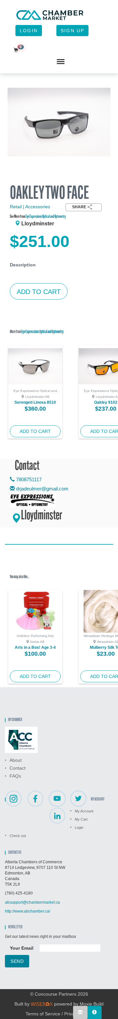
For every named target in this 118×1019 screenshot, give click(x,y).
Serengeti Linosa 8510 (35, 402)
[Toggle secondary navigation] (60, 62)
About (16, 760)
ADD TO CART (39, 291)
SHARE (79, 207)
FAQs (15, 776)
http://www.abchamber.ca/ (27, 911)
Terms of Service (43, 1013)
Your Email (21, 948)
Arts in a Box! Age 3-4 (35, 647)
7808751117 (28, 479)
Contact (18, 768)
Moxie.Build (92, 1004)
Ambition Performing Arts (35, 636)
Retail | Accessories (30, 206)
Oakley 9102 (105, 402)
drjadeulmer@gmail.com (42, 488)
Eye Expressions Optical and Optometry (46, 217)
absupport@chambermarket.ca (32, 902)
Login (29, 30)
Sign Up (72, 30)
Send (17, 961)
